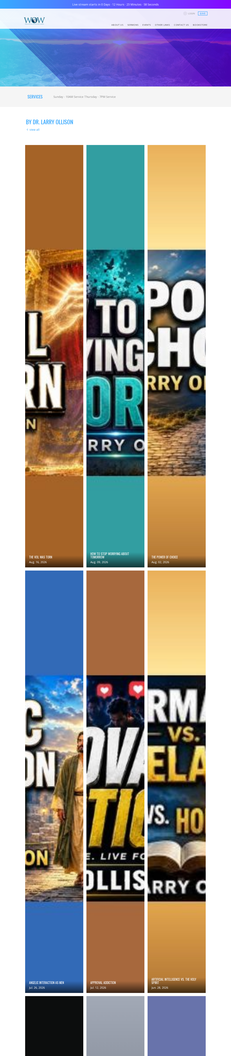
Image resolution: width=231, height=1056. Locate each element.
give (203, 13)
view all (34, 129)
